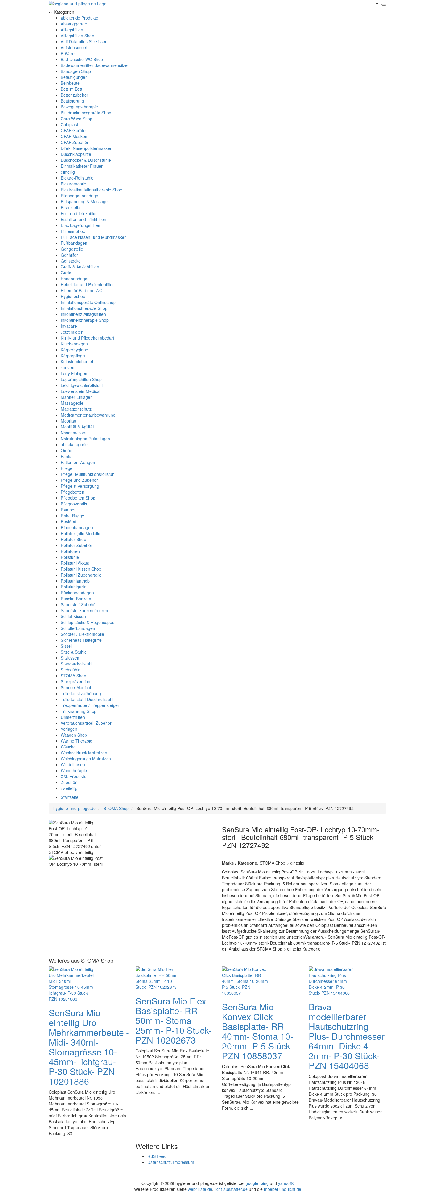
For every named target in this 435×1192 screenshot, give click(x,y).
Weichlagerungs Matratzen (86, 758)
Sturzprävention (75, 681)
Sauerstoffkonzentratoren (84, 610)
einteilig (68, 172)
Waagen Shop (74, 735)
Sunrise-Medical (76, 687)
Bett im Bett (71, 89)
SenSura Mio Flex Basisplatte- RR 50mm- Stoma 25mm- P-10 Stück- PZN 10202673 (174, 1020)
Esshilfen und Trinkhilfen (83, 219)
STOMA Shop (73, 676)
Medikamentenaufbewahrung (88, 415)
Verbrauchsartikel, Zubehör (86, 723)
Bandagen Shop (76, 71)
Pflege (66, 468)
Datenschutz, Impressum (170, 1162)
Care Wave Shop (76, 118)
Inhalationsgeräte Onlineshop (88, 302)
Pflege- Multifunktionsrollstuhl (88, 474)
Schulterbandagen (78, 628)
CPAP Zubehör (74, 142)
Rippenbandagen (77, 527)
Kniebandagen (74, 344)
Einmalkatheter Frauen (82, 166)
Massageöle (72, 403)
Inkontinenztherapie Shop (85, 320)
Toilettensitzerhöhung (81, 693)
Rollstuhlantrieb (75, 581)
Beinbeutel (70, 83)
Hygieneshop (73, 296)
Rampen (69, 510)
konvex (67, 367)
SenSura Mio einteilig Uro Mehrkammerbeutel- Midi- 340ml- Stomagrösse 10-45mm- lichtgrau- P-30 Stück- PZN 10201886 (89, 1046)
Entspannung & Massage (84, 201)
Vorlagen (69, 729)
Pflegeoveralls (74, 504)
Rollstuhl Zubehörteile (81, 575)
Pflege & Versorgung (80, 486)
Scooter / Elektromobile (82, 634)
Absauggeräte (74, 24)
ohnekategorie (74, 444)
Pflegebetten (72, 492)
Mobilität (68, 421)
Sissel (66, 646)
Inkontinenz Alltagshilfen (83, 314)
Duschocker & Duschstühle (86, 160)
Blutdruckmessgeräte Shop (86, 113)
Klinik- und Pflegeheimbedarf (87, 338)
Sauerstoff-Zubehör (79, 604)
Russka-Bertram (76, 598)
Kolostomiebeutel (77, 361)
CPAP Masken (74, 136)
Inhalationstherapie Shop (84, 308)
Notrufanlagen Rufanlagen (85, 438)
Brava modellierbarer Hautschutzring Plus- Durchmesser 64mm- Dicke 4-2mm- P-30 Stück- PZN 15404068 (347, 1036)
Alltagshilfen (72, 30)
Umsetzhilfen (73, 717)
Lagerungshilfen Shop (81, 379)
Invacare (69, 326)
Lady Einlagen (74, 373)
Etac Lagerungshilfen (80, 225)
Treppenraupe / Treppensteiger (90, 705)
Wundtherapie (74, 770)
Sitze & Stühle (74, 652)
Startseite (69, 797)
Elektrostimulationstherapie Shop (91, 190)
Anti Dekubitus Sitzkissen (84, 41)
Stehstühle (70, 670)
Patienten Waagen (78, 462)
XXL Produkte (73, 776)
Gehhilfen (70, 255)
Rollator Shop (73, 539)
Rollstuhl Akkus (75, 563)
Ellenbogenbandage (79, 196)
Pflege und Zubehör (79, 480)
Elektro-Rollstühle (77, 178)
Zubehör (69, 782)
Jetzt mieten (72, 332)
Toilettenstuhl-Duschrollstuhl (87, 699)
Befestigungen (74, 77)
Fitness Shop (73, 231)
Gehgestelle (72, 249)
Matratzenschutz (76, 409)
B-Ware (68, 53)
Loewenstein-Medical (80, 391)
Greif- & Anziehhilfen (80, 267)
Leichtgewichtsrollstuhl (82, 385)
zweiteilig (69, 788)
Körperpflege (73, 356)
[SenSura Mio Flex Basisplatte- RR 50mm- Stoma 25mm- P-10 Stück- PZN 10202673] (159, 977)
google (252, 1183)
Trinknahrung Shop (78, 711)
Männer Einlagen (77, 397)
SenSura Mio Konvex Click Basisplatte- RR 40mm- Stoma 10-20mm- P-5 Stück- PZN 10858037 (257, 1031)
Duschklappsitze (76, 154)
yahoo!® (286, 1183)
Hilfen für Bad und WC (81, 290)
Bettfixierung (72, 101)
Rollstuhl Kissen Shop (81, 569)
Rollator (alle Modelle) (81, 533)
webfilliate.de (200, 1189)
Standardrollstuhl (76, 664)
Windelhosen (73, 764)
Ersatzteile (70, 207)
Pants (66, 456)
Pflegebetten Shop (78, 498)
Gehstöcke (71, 261)
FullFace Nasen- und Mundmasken (94, 237)
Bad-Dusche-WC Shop (82, 59)
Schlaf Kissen (73, 616)
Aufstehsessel (74, 47)
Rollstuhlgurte (73, 587)
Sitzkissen (70, 658)
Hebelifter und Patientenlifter (87, 284)
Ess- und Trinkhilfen (79, 213)
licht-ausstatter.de (231, 1189)
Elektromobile (73, 184)
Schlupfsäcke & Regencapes (87, 622)
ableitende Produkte (79, 18)
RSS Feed (157, 1156)
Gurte (66, 273)
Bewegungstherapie (79, 107)
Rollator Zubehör (76, 545)
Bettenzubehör (74, 95)
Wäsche (68, 747)
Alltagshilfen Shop (77, 36)
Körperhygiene (74, 350)
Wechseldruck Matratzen (84, 753)
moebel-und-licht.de (282, 1189)
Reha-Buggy (72, 516)
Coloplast (69, 124)
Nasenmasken (74, 433)
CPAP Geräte (73, 130)
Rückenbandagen (77, 593)
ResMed (68, 521)
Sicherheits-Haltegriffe (81, 640)
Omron (67, 450)
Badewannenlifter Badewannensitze (94, 65)
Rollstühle (70, 557)
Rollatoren (70, 551)
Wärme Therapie (76, 741)
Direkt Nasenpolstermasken (86, 148)
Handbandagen (75, 278)
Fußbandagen (74, 243)
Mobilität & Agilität (77, 427)
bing (265, 1183)
